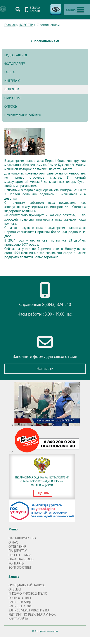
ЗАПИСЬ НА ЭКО (20, 606)
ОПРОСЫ (10, 107)
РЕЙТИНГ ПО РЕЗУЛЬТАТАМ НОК (32, 614)
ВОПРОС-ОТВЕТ (20, 568)
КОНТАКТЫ (16, 563)
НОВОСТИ (11, 89)
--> (11, 425)
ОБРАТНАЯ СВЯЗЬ (21, 559)
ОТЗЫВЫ (15, 589)
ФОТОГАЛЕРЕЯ (15, 64)
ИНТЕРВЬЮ (12, 81)
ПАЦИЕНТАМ (18, 551)
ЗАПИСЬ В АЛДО (20, 602)
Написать (45, 368)
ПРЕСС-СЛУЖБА (20, 555)
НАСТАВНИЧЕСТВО (22, 538)
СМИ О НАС (13, 98)
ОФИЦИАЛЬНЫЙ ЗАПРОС (27, 585)
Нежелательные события (22, 115)
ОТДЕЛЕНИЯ (17, 547)
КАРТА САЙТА (18, 619)
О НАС (13, 542)
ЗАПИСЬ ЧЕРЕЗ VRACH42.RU (29, 610)
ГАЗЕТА (9, 72)
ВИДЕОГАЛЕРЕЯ (15, 55)
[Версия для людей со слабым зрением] (56, 16)
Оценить (42, 493)
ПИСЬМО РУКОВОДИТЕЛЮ (28, 594)
